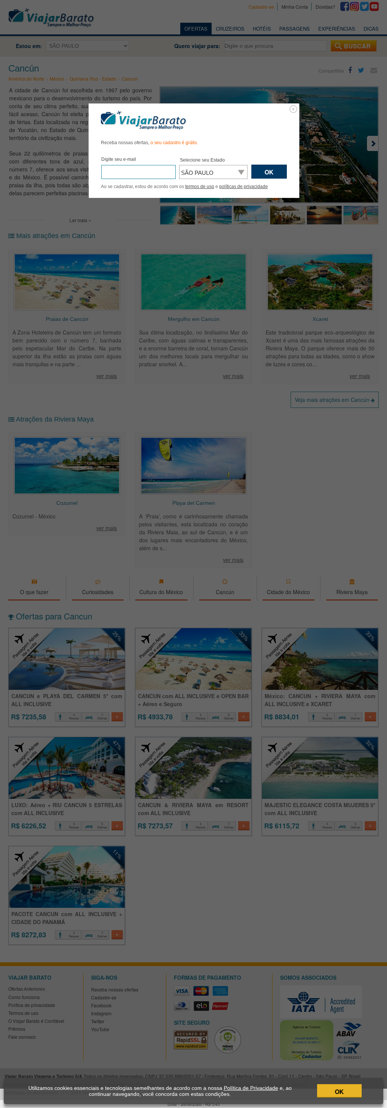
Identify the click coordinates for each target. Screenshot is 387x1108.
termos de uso (199, 186)
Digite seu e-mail (118, 159)
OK (339, 1091)
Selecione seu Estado (202, 160)
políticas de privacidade (243, 186)
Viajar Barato (144, 120)
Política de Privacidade (251, 1088)
